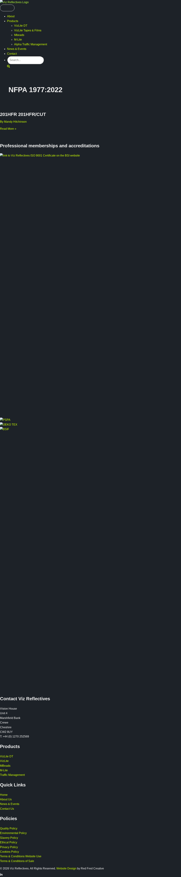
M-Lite (18, 39)
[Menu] (7, 8)
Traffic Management (12, 774)
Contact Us (7, 808)
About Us (6, 799)
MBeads (5, 765)
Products (12, 21)
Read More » (8, 128)
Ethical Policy (8, 842)
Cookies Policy (9, 851)
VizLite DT (20, 25)
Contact (12, 53)
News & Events (16, 48)
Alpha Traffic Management (30, 44)
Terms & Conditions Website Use (20, 856)
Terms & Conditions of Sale (17, 861)
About (10, 16)
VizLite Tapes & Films (27, 30)
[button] (8, 66)
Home (4, 794)
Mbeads (19, 34)
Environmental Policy (13, 833)
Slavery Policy (9, 837)
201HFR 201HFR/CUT (23, 114)
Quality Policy (8, 828)
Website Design (66, 868)
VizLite (4, 760)
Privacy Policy (9, 847)
